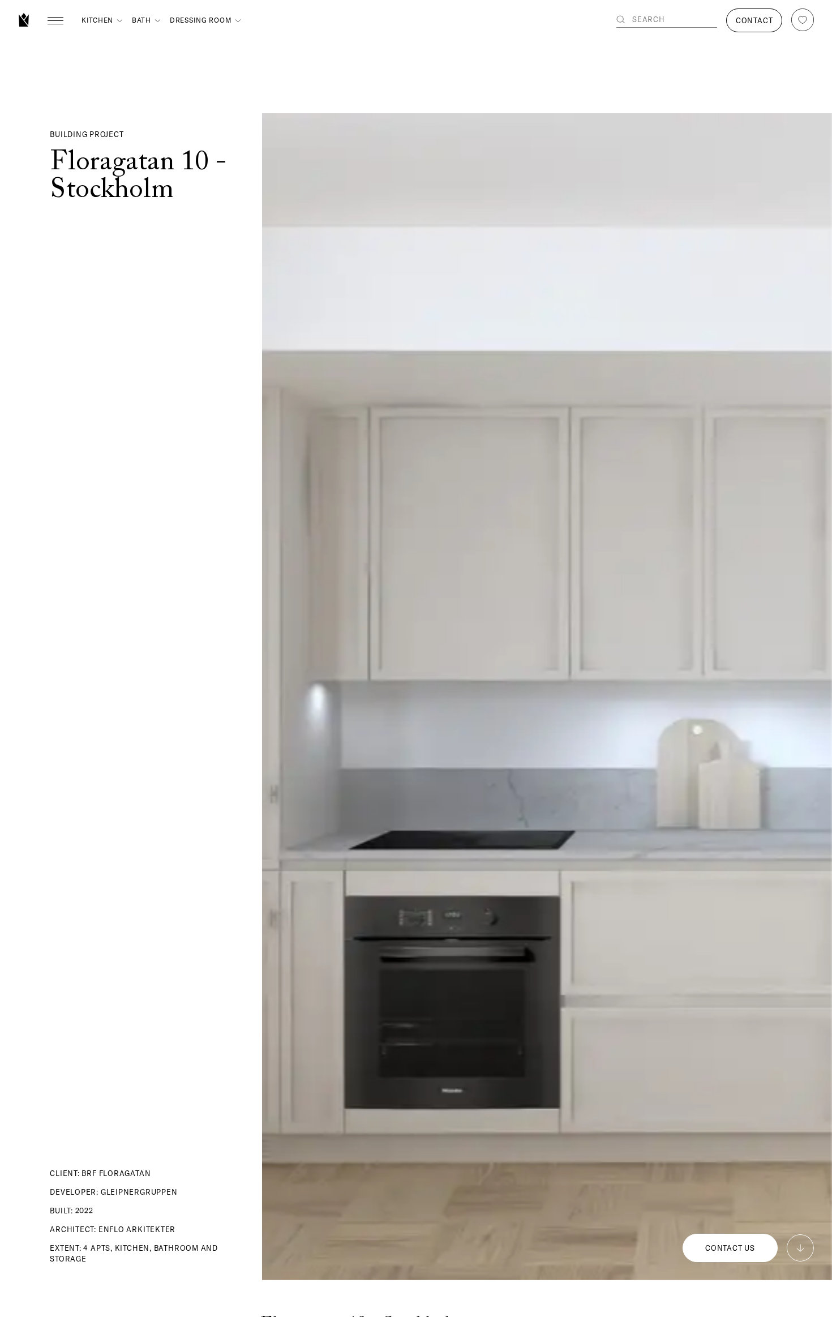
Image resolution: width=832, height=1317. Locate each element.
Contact (754, 20)
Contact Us (730, 1247)
